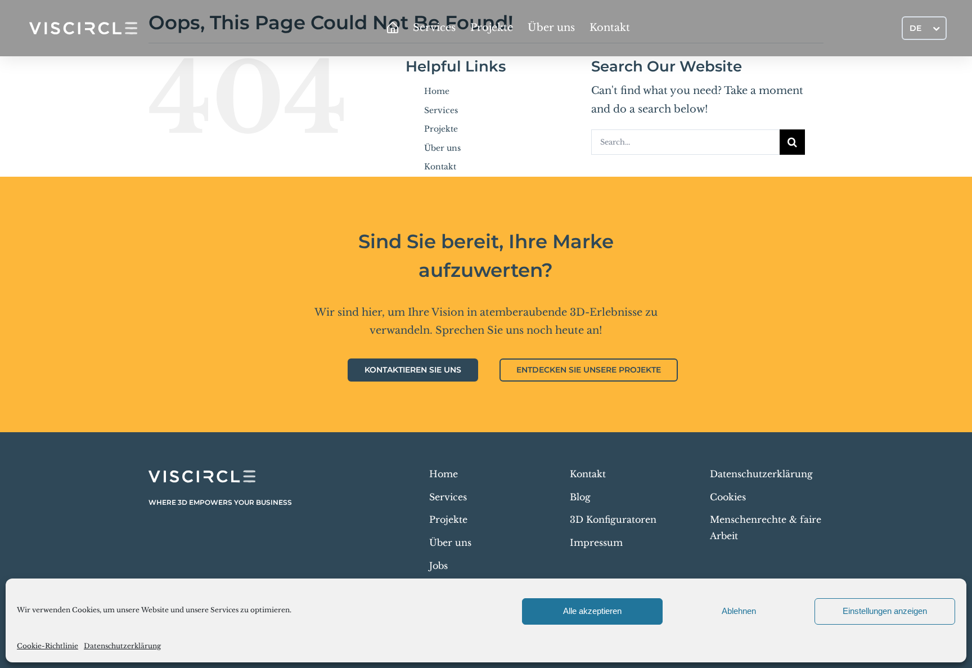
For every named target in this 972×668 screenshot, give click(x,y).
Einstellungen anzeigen (885, 611)
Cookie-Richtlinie (47, 646)
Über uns (442, 148)
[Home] (392, 28)
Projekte (441, 129)
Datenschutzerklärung (122, 646)
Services (441, 110)
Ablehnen (739, 611)
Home (436, 91)
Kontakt (440, 167)
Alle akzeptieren (592, 611)
